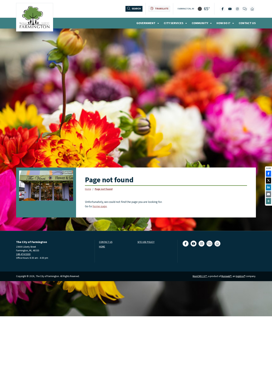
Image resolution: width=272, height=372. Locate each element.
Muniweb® (226, 276)
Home (88, 189)
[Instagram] (237, 9)
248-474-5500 (23, 254)
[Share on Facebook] (268, 174)
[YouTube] (230, 9)
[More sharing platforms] (268, 201)
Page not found (104, 189)
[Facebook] (223, 9)
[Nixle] (245, 9)
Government (146, 23)
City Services (174, 23)
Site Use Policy (146, 242)
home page (100, 206)
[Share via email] (268, 194)
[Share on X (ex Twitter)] (268, 180)
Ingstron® (240, 276)
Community (200, 23)
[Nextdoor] (252, 9)
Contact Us (247, 23)
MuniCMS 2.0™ (200, 276)
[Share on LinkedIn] (268, 187)
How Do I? (223, 23)
